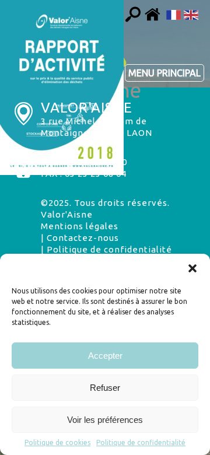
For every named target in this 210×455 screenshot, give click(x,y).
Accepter (105, 355)
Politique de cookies (57, 442)
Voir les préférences (105, 420)
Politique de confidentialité (141, 442)
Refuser (105, 388)
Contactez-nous (83, 238)
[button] (192, 268)
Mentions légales (79, 226)
